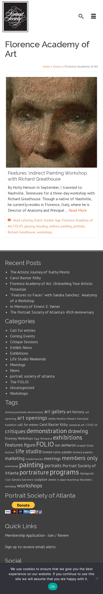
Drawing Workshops (19, 438)
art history (75, 411)
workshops (44, 232)
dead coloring (23, 220)
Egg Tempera (43, 438)
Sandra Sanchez (22, 479)
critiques (15, 431)
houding (42, 226)
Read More (78, 210)
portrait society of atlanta (32, 376)
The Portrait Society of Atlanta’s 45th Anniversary (52, 312)
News (15, 370)
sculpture (40, 479)
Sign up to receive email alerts (30, 546)
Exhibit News (21, 347)
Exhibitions (19, 353)
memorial (11, 466)
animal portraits (15, 412)
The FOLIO (19, 381)
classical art (76, 425)
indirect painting (60, 226)
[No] (96, 578)
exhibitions (67, 437)
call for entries (28, 424)
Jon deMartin (65, 445)
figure (29, 445)
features (14, 445)
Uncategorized (22, 387)
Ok (52, 587)
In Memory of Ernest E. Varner (35, 306)
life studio (29, 451)
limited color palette (57, 452)
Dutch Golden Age (47, 220)
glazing (29, 226)
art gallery (55, 411)
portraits (79, 226)
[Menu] (94, 16)
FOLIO (18, 226)
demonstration (46, 431)
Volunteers (86, 479)
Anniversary (35, 412)
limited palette (83, 452)
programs (64, 471)
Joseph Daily (85, 445)
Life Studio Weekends (28, 358)
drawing (78, 431)
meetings (52, 458)
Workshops (19, 393)
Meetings (18, 364)
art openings (32, 417)
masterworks (34, 459)
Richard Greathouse (22, 232)
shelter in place (57, 479)
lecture (9, 452)
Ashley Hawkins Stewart (62, 418)
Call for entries (23, 330)
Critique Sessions (24, 341)
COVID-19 (92, 425)
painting (31, 464)
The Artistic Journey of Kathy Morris (40, 271)
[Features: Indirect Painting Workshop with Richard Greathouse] (51, 122)
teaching (73, 479)
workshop (10, 486)
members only (80, 458)
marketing (14, 458)
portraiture (34, 472)
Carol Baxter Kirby (25, 277)
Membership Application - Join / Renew (37, 535)
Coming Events (22, 335)
